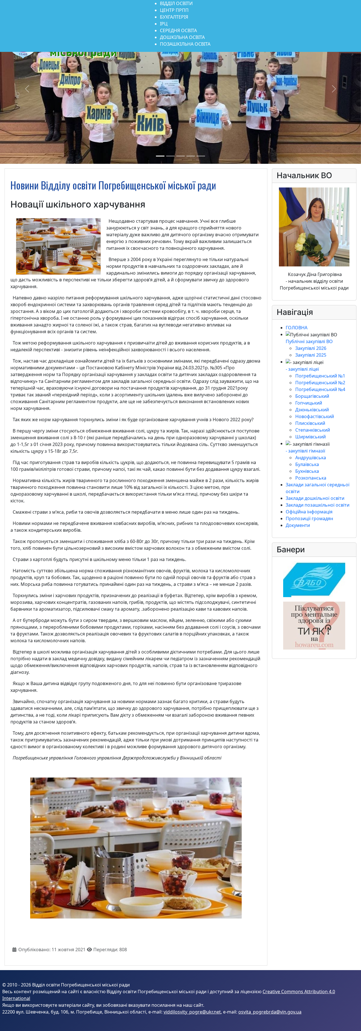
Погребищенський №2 (320, 382)
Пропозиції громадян (309, 518)
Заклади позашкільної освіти (317, 505)
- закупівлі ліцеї (302, 369)
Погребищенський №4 (320, 389)
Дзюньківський (312, 410)
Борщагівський (312, 396)
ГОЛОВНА (296, 327)
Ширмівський (310, 437)
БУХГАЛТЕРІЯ (174, 17)
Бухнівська (307, 471)
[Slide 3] (180, 156)
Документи (298, 525)
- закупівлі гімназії (305, 451)
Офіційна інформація (309, 512)
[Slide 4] (190, 156)
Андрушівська (310, 457)
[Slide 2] (170, 156)
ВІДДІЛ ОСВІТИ (176, 3)
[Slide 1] (160, 156)
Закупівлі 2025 (310, 355)
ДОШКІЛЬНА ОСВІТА (182, 37)
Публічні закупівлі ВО (309, 341)
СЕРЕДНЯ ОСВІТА (178, 30)
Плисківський (310, 423)
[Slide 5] (201, 156)
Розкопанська (310, 478)
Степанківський (312, 430)
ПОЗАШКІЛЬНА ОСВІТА (185, 44)
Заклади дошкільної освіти (315, 498)
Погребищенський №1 (320, 376)
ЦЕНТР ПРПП (174, 10)
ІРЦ (164, 24)
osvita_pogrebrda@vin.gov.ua (269, 1012)
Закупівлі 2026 (310, 348)
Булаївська (307, 464)
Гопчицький (308, 403)
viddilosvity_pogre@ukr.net (192, 1012)
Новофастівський (314, 416)
